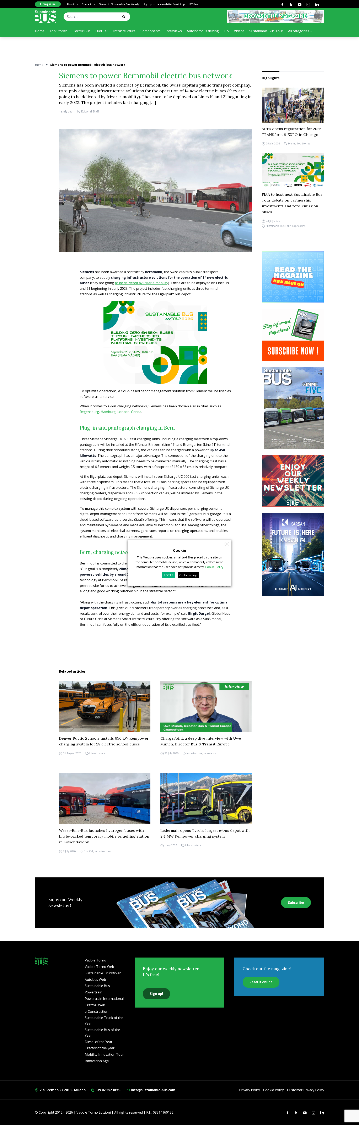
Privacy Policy (249, 1090)
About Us (72, 4)
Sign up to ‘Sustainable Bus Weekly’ (119, 4)
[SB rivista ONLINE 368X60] (275, 16)
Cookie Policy (273, 1090)
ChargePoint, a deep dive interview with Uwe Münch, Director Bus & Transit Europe (200, 741)
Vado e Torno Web (99, 966)
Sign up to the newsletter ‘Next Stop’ (164, 4)
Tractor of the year (99, 1048)
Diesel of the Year (98, 1041)
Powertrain (93, 992)
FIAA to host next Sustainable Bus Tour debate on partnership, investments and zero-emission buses (292, 203)
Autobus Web (95, 979)
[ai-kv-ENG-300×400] (293, 554)
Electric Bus (81, 31)
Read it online (261, 982)
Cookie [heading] (179, 550)
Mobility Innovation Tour (104, 1054)
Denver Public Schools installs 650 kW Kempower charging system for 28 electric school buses (104, 741)
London (123, 411)
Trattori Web (95, 1005)
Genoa (136, 411)
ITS (226, 31)
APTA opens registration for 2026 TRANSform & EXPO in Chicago (292, 131)
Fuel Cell (101, 31)
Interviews (174, 31)
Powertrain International (104, 998)
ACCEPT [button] (168, 575)
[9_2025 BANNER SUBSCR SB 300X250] (293, 335)
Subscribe (296, 902)
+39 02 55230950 (107, 1090)
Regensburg (89, 411)
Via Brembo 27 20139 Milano (62, 1090)
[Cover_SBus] (293, 408)
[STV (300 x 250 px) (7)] (293, 277)
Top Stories (58, 31)
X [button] (227, 544)
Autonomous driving (203, 31)
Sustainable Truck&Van (103, 973)
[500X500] (155, 350)
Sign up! (156, 993)
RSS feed (194, 4)
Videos (239, 31)
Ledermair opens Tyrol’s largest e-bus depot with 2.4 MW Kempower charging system (205, 833)
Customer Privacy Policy (305, 1090)
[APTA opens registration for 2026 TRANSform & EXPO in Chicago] (293, 105)
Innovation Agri (97, 1061)
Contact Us (88, 4)
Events (291, 143)
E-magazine (48, 4)
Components (150, 31)
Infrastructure (124, 31)
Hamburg (108, 411)
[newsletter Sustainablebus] (293, 481)
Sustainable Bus (97, 985)
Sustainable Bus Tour (266, 31)
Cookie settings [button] (188, 575)
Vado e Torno (95, 960)
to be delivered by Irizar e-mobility (141, 283)
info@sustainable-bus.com (152, 1090)
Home (39, 31)
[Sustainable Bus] (45, 16)
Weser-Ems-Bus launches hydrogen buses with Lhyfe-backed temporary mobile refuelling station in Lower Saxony (104, 836)
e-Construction (96, 1011)
